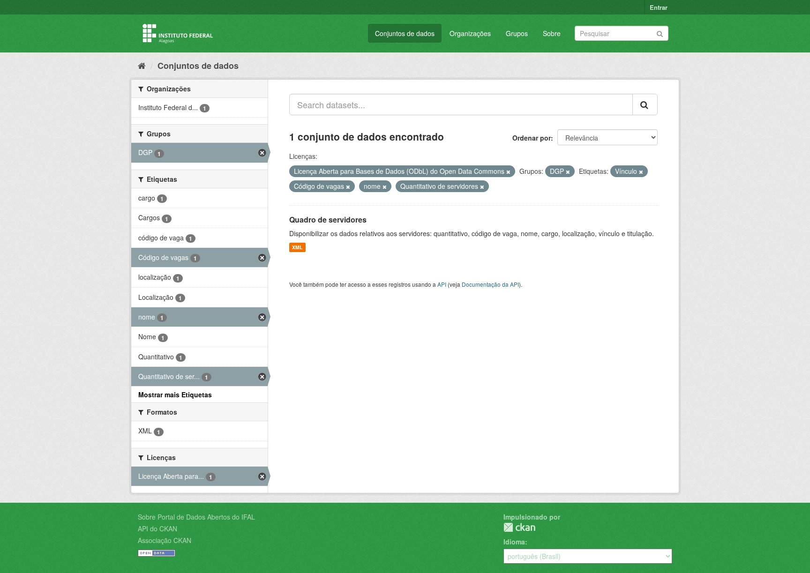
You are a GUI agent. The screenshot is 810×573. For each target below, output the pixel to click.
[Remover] (508, 171)
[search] (645, 104)
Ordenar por (531, 137)
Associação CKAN (164, 540)
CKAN (519, 527)
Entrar (659, 7)
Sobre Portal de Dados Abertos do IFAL (196, 516)
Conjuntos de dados (405, 33)
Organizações (470, 33)
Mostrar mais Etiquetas (175, 394)
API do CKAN (157, 528)
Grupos (517, 33)
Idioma (514, 541)
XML (297, 247)
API (441, 284)
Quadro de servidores (328, 219)
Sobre (552, 33)
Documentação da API (490, 284)
